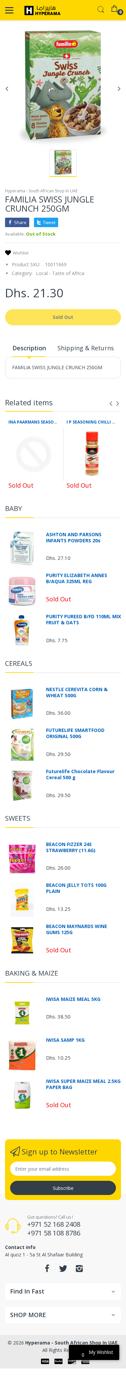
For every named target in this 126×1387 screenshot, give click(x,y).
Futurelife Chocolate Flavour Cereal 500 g (80, 774)
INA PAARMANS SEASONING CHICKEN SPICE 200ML (34, 422)
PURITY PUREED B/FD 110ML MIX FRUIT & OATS (83, 620)
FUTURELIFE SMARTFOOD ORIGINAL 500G (75, 733)
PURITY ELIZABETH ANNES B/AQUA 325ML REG (76, 578)
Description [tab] (29, 348)
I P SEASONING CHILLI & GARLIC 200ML (92, 422)
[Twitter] (63, 1270)
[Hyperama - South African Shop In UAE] (41, 10)
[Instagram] (79, 1270)
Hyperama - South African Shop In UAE (41, 191)
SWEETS (17, 818)
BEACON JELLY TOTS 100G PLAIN (76, 888)
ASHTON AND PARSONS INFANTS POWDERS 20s (73, 538)
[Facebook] (47, 1270)
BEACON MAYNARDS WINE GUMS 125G (76, 929)
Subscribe (63, 1188)
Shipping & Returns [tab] (85, 348)
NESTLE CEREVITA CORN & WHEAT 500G (77, 692)
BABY (13, 508)
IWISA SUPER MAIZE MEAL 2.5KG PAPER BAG (83, 1084)
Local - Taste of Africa (60, 273)
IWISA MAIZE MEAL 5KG (73, 999)
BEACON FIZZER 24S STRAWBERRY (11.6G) (70, 847)
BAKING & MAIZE (31, 973)
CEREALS (18, 663)
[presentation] (111, 404)
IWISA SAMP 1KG (65, 1040)
